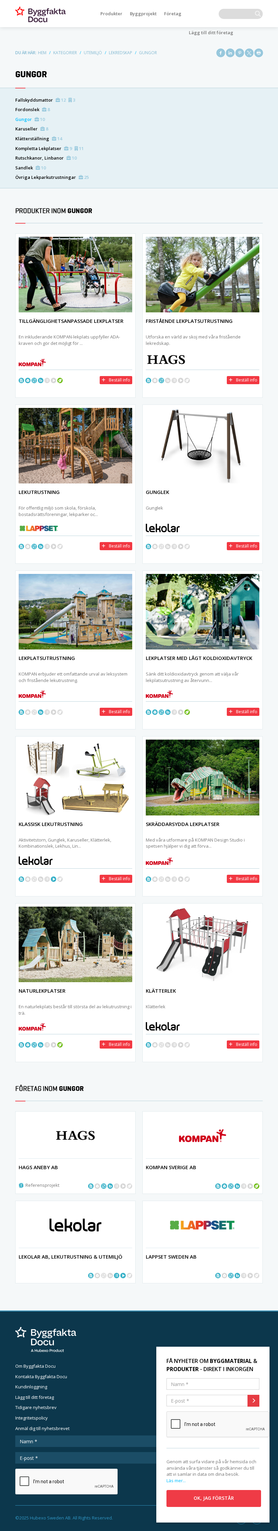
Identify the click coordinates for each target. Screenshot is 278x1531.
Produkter (111, 14)
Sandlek (30, 168)
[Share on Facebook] (220, 52)
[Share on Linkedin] (230, 52)
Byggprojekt (143, 14)
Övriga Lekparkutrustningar (52, 177)
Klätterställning (38, 139)
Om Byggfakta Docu (35, 1366)
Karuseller (31, 129)
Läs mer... (176, 1480)
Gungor (30, 119)
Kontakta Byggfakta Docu (41, 1376)
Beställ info (119, 380)
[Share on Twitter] (249, 52)
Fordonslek (32, 109)
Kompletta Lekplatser (49, 148)
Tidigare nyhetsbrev (36, 1407)
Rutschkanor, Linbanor (46, 158)
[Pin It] (239, 52)
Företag (172, 14)
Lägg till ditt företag (211, 32)
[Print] (258, 52)
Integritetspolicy (31, 1418)
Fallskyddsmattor (45, 100)
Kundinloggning (31, 1387)
